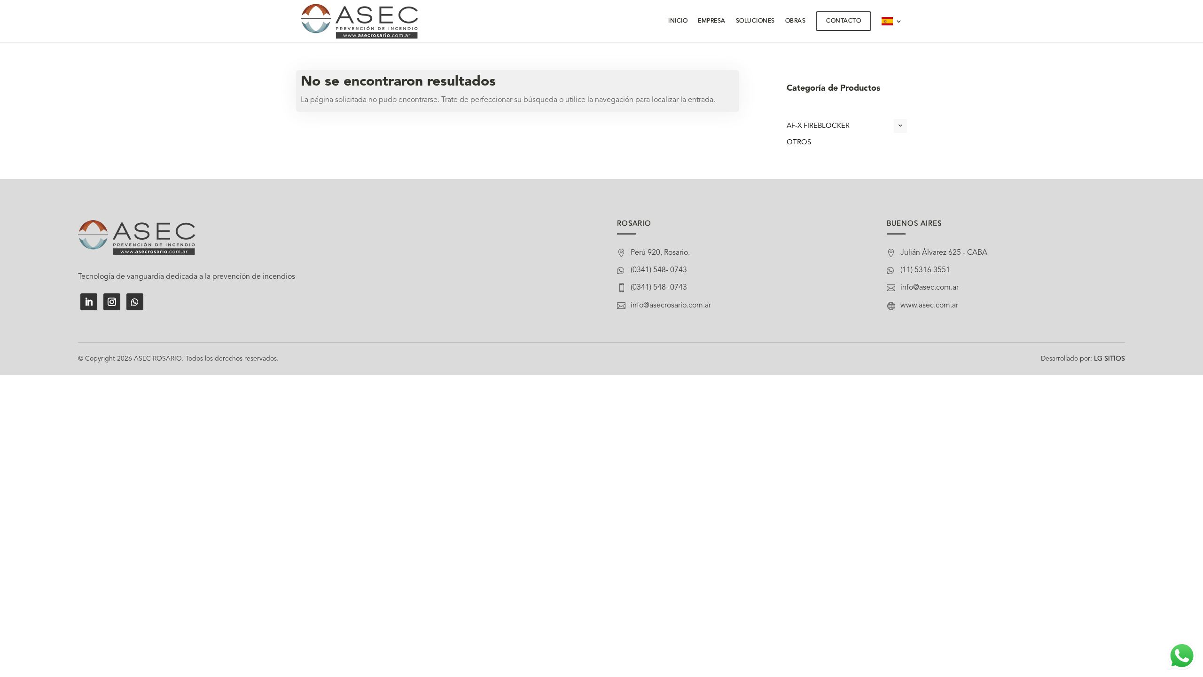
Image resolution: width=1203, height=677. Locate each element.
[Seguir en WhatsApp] (134, 301)
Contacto (843, 21)
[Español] (892, 21)
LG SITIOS (1109, 358)
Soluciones (755, 21)
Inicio (677, 21)
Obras (795, 21)
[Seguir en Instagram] (111, 301)
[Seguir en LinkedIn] (88, 301)
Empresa (712, 21)
